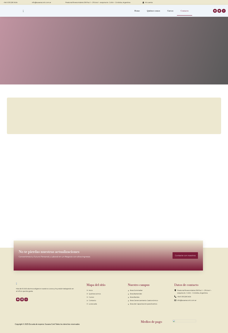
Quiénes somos (153, 11)
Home (137, 11)
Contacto (184, 11)
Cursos (170, 11)
